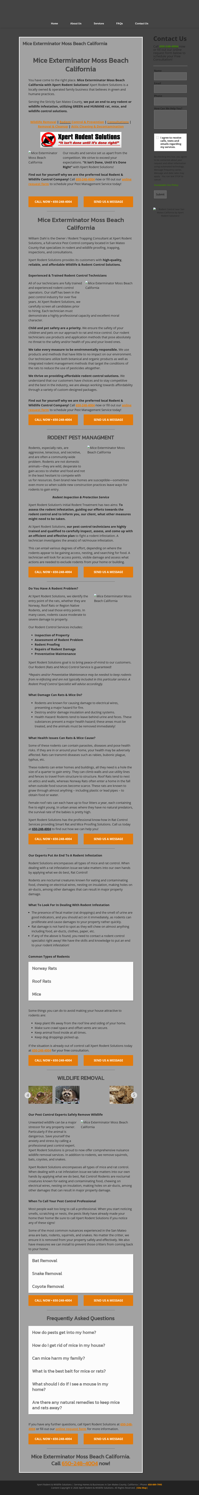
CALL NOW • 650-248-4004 (53, 202)
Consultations (118, 122)
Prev (28, 1095)
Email (157, 83)
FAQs (119, 23)
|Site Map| (142, 1487)
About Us (75, 23)
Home (54, 23)
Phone (158, 96)
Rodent (65, 122)
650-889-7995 (155, 1484)
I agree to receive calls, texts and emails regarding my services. (170, 142)
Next (134, 1095)
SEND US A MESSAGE (108, 202)
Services (99, 23)
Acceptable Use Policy (166, 185)
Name (158, 70)
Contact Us (141, 23)
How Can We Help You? (168, 108)
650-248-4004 (168, 46)
